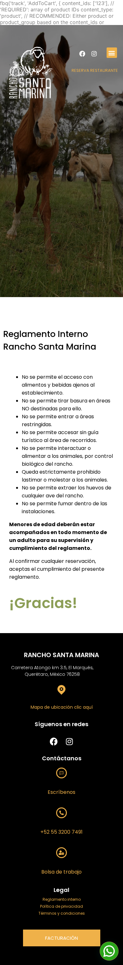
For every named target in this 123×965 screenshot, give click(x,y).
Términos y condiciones (61, 913)
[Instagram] (94, 53)
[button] (112, 52)
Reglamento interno (62, 899)
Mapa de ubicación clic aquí (62, 707)
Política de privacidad (61, 906)
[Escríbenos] (61, 773)
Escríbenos (61, 792)
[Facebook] (82, 53)
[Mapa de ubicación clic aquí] (61, 689)
